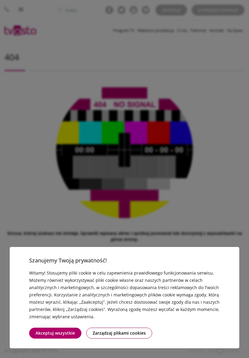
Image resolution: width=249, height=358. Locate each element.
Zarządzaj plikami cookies (119, 333)
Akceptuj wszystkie (55, 333)
